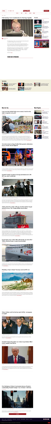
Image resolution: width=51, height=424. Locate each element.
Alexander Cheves (3, 114)
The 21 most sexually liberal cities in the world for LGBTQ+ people (13, 84)
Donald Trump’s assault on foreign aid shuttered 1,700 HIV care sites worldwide (16, 175)
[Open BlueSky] (10, 10)
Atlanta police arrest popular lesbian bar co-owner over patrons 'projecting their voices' (45, 118)
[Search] (42, 10)
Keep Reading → (29, 140)
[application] (41, 44)
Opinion (34, 13)
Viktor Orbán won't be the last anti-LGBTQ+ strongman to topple (17, 312)
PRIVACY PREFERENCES (23, 419)
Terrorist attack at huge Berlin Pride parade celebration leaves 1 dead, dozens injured (17, 144)
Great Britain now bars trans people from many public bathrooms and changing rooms (45, 85)
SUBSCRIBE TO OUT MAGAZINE (3, 10)
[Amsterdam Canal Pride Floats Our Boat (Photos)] (5, 88)
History (30, 13)
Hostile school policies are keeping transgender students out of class (45, 133)
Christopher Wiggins (4, 242)
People (43, 125)
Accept (49, 422)
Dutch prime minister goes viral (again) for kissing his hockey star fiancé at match (45, 128)
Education (43, 130)
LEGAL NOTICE (31, 419)
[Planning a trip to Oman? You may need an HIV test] (17, 281)
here (11, 52)
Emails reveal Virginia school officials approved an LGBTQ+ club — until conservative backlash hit (45, 38)
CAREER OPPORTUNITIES (9, 419)
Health (26, 13)
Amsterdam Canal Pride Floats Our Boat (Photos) (12, 89)
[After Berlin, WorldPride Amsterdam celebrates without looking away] (21, 88)
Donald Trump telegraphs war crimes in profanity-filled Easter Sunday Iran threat (17, 342)
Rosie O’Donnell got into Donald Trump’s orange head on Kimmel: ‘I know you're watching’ (45, 22)
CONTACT (3, 419)
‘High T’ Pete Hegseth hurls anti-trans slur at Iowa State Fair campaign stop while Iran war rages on (45, 33)
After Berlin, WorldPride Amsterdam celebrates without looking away (28, 89)
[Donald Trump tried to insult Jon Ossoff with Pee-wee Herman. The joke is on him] (38, 136)
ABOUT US (5, 419)
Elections (43, 120)
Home (2, 15)
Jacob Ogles (3, 177)
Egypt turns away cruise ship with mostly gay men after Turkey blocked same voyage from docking (17, 240)
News (21, 13)
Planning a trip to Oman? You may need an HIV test (16, 270)
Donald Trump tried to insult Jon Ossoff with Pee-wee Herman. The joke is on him (45, 137)
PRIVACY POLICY (18, 419)
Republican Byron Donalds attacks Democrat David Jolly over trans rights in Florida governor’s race (45, 123)
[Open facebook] (8, 10)
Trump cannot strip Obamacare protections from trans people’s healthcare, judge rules (45, 27)
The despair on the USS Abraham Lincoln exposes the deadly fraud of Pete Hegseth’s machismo (45, 113)
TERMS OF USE (27, 419)
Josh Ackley (3, 315)
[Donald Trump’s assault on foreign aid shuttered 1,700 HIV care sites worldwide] (17, 187)
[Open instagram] (13, 10)
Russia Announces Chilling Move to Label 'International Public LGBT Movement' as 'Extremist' (29, 85)
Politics (17, 13)
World (4, 15)
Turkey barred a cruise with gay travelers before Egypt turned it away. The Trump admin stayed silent (17, 207)
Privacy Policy (14, 422)
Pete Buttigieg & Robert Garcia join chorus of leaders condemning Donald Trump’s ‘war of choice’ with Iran (16, 386)
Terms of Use (18, 422)
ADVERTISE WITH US (14, 419)
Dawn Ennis (3, 271)
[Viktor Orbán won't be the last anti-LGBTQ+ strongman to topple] (17, 325)
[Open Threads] (11, 10)
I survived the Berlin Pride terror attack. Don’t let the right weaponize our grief (16, 112)
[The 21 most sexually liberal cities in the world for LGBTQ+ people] (5, 84)
